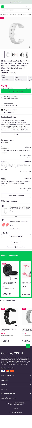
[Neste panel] (29, 259)
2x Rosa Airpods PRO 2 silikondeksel (19, 221)
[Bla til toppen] (28, 346)
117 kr (4, 232)
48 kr (11, 225)
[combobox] (16, 9)
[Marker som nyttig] (27, 157)
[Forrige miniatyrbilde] (2, 55)
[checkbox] (2, 205)
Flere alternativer (14, 228)
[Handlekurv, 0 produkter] (26, 6)
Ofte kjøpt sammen (9, 201)
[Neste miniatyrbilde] (30, 55)
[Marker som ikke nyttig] (30, 157)
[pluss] (16, 216)
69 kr (11, 211)
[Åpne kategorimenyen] (29, 6)
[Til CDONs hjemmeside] (2, 6)
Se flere (16, 242)
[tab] (7, 54)
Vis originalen (4, 152)
